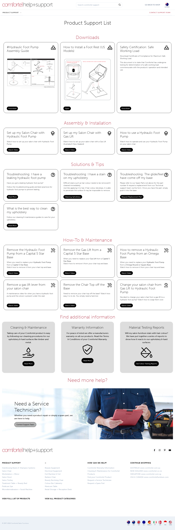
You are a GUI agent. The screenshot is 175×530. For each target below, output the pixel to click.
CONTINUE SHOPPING (140, 463)
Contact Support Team (25, 424)
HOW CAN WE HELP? (97, 463)
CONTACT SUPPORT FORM (159, 12)
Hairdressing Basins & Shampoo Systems (18, 468)
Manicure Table (51, 486)
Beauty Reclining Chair (54, 480)
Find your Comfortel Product (99, 477)
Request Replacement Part (132, 197)
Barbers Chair (50, 477)
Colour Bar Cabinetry (53, 483)
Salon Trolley (7, 480)
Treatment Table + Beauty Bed (14, 483)
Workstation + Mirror (10, 474)
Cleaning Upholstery (73, 197)
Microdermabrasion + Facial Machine (17, 489)
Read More (12, 197)
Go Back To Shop (152, 5)
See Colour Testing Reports (146, 364)
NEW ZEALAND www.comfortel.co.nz (146, 471)
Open (67, 108)
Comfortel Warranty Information (101, 468)
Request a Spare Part (96, 483)
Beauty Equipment (52, 468)
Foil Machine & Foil (52, 474)
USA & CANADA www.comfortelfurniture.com (149, 477)
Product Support (11, 12)
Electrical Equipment (53, 471)
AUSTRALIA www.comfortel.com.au (145, 468)
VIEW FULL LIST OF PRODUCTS (16, 499)
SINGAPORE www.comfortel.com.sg (145, 474)
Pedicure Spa (7, 486)
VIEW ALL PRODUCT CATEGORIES (60, 499)
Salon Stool (7, 477)
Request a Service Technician (99, 480)
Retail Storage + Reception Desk (58, 489)
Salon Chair (6, 471)
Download (12, 108)
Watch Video (13, 150)
